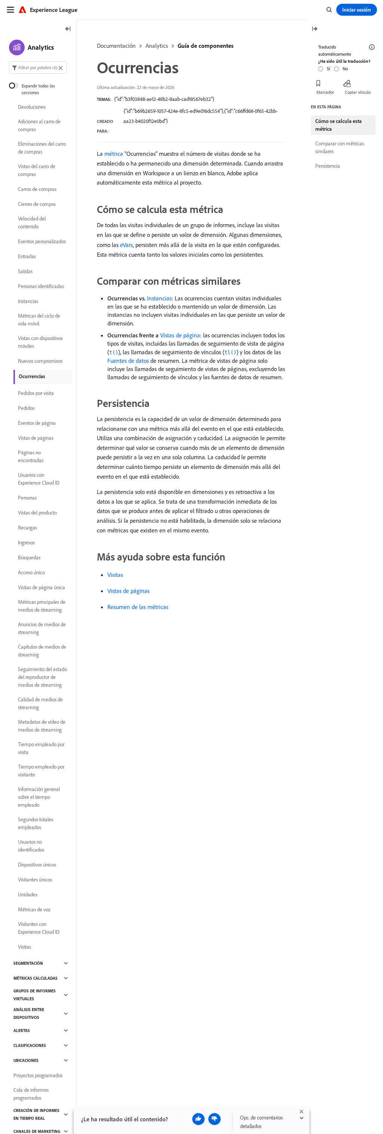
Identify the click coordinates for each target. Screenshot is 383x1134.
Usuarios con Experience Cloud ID (38, 479)
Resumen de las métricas (137, 607)
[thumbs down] (214, 1119)
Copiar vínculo (358, 92)
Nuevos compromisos (40, 361)
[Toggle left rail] (68, 29)
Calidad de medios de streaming (40, 703)
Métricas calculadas (35, 978)
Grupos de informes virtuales (34, 994)
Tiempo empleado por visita (41, 748)
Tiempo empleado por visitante (41, 770)
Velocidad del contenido (32, 222)
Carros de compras (37, 189)
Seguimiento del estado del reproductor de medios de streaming (42, 677)
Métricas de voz (34, 909)
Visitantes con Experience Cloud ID (38, 928)
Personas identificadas (41, 286)
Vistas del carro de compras (36, 170)
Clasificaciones (29, 1045)
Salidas (25, 271)
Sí (328, 68)
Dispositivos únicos (37, 864)
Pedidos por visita (36, 393)
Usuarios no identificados (31, 845)
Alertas (21, 1030)
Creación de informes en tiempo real (36, 1114)
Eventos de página (37, 423)
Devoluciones (32, 106)
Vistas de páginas (128, 590)
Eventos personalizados (42, 241)
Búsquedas (29, 557)
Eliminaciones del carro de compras (42, 147)
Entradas (27, 256)
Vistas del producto (37, 512)
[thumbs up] (198, 1119)
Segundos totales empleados (35, 823)
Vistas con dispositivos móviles (40, 342)
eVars (126, 244)
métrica (113, 153)
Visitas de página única (41, 587)
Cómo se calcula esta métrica (338, 125)
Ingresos (26, 542)
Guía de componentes (205, 45)
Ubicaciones (26, 1060)
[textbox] (38, 67)
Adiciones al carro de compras (39, 125)
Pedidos (26, 408)
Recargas (27, 527)
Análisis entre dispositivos (28, 1013)
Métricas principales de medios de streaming (41, 606)
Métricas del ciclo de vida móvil (39, 319)
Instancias (159, 298)
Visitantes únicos (35, 879)
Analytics (156, 45)
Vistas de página (180, 335)
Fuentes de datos (128, 360)
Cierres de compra (37, 204)
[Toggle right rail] (314, 29)
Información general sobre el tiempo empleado (39, 797)
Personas (27, 497)
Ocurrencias (32, 376)
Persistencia (327, 166)
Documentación (116, 45)
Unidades (27, 894)
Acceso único (31, 572)
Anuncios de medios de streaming (42, 628)
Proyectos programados (37, 1075)
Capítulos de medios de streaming (42, 650)
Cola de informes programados (31, 1094)
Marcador (325, 92)
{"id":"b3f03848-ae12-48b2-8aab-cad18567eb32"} (164, 99)
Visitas (115, 574)
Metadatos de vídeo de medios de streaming (41, 726)
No (345, 68)
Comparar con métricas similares (339, 147)
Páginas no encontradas (30, 456)
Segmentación (28, 963)
